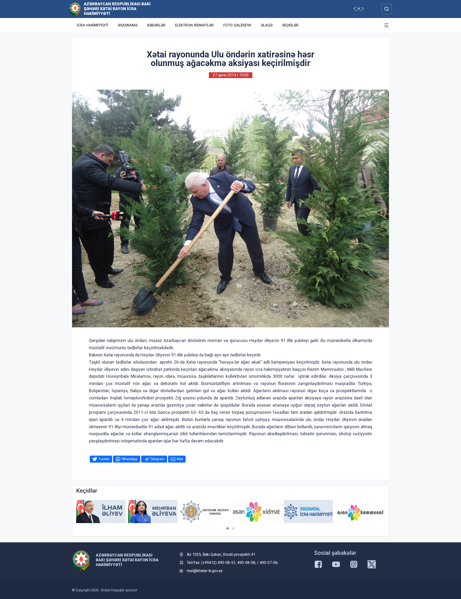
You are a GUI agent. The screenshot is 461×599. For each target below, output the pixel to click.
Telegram (157, 459)
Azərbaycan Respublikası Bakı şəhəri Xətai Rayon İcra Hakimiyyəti (117, 8)
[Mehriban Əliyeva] (101, 511)
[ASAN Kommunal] (308, 511)
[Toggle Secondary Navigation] (386, 25)
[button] (227, 528)
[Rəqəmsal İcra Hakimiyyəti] (256, 511)
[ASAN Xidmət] (204, 511)
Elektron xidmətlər (194, 25)
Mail (180, 459)
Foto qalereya (237, 25)
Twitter (103, 459)
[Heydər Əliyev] (360, 511)
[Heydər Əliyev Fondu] (152, 512)
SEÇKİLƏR (290, 25)
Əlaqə (267, 25)
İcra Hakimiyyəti (92, 25)
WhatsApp (130, 459)
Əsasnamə (127, 25)
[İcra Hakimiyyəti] (75, 8)
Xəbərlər (156, 25)
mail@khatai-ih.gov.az (205, 570)
